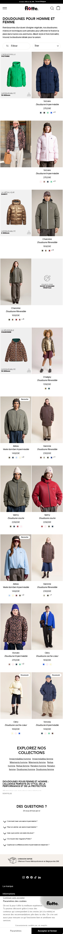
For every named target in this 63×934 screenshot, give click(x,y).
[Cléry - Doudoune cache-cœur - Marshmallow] (47, 664)
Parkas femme (23, 766)
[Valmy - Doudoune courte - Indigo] (14, 526)
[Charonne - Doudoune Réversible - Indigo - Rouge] (49, 250)
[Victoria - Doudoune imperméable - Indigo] (42, 733)
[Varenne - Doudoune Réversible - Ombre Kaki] (48, 457)
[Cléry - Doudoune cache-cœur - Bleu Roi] (44, 664)
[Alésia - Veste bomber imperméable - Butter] (20, 457)
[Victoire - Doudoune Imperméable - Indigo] (41, 113)
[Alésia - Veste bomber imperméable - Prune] (16, 595)
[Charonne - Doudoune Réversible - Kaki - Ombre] (42, 250)
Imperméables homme (20, 759)
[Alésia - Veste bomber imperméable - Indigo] (13, 457)
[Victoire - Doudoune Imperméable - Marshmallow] (41, 182)
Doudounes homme (26, 769)
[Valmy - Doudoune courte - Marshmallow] (21, 526)
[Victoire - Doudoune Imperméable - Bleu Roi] (51, 113)
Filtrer (14, 46)
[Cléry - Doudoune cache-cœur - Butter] (51, 664)
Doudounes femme (45, 769)
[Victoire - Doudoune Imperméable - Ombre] (44, 113)
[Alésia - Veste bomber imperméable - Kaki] (9, 457)
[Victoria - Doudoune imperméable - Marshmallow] (45, 733)
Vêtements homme (19, 762)
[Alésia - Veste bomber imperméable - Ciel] (16, 457)
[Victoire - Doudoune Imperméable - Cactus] (48, 113)
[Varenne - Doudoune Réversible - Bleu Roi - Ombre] (51, 457)
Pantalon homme (38, 766)
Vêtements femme (37, 762)
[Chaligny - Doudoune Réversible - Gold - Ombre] (45, 388)
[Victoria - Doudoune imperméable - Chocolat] (52, 733)
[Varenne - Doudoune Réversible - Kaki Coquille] (44, 457)
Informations (9, 894)
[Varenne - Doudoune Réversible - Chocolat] (41, 457)
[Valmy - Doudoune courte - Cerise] (18, 526)
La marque (8, 886)
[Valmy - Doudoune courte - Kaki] (10, 526)
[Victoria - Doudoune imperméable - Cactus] (49, 733)
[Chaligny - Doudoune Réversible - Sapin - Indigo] (49, 388)
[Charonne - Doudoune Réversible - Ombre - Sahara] (46, 250)
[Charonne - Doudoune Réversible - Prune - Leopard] (20, 320)
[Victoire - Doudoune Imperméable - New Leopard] (44, 182)
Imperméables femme (42, 759)
